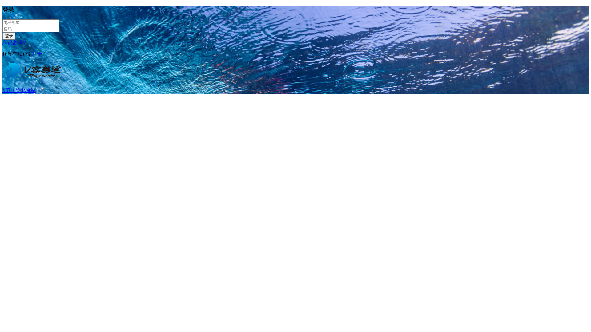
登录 (9, 36)
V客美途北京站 (19, 90)
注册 (37, 54)
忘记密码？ (14, 42)
